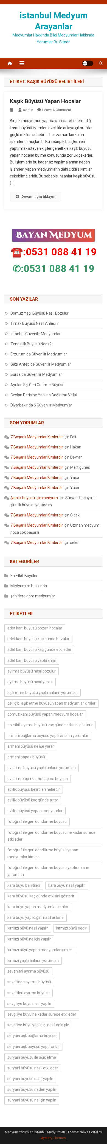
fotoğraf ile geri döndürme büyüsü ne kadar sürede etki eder (51, 835)
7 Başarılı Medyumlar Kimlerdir (36, 437)
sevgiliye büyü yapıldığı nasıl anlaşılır (38, 1025)
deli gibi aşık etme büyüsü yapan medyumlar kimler (51, 703)
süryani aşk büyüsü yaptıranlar (33, 1046)
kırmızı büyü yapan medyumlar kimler (39, 950)
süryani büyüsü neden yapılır (31, 1089)
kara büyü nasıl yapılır (66, 885)
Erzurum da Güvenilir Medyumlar (38, 354)
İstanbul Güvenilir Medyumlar (35, 334)
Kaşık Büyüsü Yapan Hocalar (45, 101)
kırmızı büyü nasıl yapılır (27, 928)
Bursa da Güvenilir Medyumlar (36, 374)
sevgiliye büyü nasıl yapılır (29, 1003)
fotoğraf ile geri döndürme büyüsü (37, 821)
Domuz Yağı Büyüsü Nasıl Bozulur (39, 313)
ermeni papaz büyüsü (26, 757)
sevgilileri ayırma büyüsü (28, 993)
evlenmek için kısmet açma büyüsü (37, 778)
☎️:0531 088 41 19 (54, 252)
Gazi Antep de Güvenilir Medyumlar (40, 364)
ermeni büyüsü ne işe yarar (30, 746)
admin (28, 110)
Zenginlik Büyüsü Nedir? (31, 344)
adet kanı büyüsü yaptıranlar (31, 660)
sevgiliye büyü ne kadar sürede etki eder (41, 1014)
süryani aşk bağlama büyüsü (32, 1035)
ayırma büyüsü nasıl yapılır (30, 682)
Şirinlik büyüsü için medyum (34, 498)
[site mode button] (87, 63)
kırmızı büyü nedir (71, 928)
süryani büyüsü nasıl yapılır (30, 1079)
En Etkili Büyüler (24, 576)
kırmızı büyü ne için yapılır (29, 939)
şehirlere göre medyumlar (32, 596)
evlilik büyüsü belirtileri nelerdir (33, 789)
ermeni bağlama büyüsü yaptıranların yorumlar (47, 735)
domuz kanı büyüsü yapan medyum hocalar (45, 714)
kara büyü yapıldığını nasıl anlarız (35, 917)
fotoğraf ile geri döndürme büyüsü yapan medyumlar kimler (42, 853)
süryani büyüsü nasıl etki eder (32, 1068)
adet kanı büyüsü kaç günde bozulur (38, 639)
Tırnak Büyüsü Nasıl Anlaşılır (34, 323)
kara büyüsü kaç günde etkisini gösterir (40, 896)
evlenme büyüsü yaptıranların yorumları (41, 768)
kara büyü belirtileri (23, 885)
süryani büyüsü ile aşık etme (31, 1057)
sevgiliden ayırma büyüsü (29, 982)
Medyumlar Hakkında (28, 586)
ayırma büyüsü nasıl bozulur (31, 671)
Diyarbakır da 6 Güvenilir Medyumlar (41, 405)
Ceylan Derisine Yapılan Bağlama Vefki (43, 395)
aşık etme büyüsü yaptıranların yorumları (42, 692)
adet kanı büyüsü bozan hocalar (34, 628)
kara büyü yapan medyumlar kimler (37, 907)
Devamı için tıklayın (38, 196)
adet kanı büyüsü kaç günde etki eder (39, 649)
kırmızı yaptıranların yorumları (33, 960)
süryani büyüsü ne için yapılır (31, 1100)
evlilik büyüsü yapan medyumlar (35, 811)
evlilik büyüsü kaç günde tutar (32, 800)
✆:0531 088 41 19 (53, 269)
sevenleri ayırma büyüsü (28, 971)
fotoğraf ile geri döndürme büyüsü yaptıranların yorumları (48, 871)
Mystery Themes (53, 1138)
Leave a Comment (56, 110)
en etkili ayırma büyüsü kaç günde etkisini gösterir (50, 725)
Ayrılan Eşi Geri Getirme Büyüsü (37, 385)
